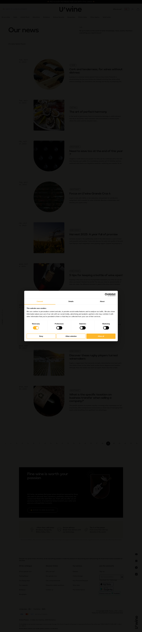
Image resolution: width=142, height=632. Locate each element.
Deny (41, 336)
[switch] (59, 328)
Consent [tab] (40, 301)
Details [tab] (71, 301)
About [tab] (102, 301)
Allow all (101, 336)
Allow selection (71, 336)
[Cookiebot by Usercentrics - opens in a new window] (106, 294)
